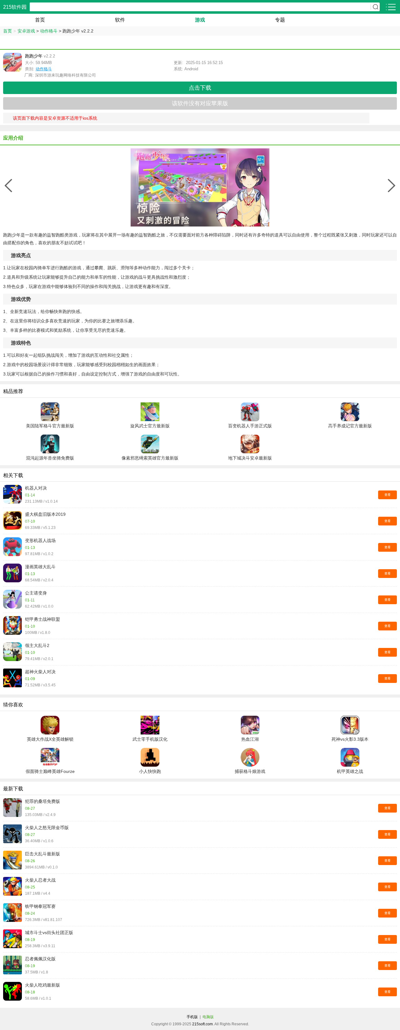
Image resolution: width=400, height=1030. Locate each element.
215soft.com (202, 1024)
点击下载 (200, 88)
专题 (280, 19)
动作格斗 (49, 30)
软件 (120, 19)
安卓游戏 (26, 30)
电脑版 (208, 1017)
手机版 (192, 1017)
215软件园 (15, 7)
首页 (40, 19)
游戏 (200, 19)
